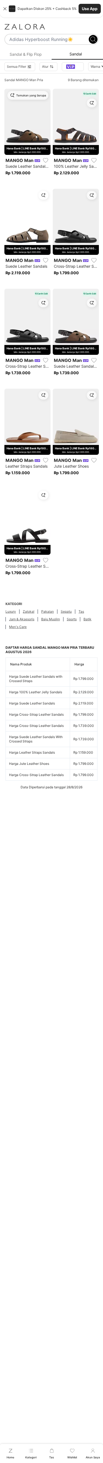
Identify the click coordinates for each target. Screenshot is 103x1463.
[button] (51, 8)
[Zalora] (51, 27)
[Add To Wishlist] (45, 160)
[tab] (26, 54)
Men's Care (18, 627)
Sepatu (66, 611)
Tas (81, 611)
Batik (87, 619)
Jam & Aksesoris (21, 619)
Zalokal (28, 611)
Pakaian (47, 611)
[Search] (93, 39)
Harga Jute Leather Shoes (29, 764)
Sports (72, 619)
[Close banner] (5, 8)
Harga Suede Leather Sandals (32, 703)
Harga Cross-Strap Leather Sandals (36, 714)
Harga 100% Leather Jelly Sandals (35, 692)
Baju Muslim (50, 619)
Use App (90, 8)
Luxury (10, 611)
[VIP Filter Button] (73, 66)
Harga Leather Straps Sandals (32, 752)
